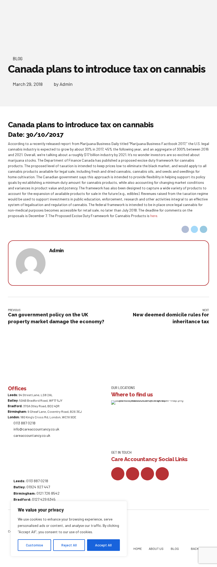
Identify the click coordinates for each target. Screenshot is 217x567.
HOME (137, 548)
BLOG (175, 548)
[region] (69, 528)
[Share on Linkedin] (203, 229)
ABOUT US (156, 548)
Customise (34, 545)
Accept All (103, 545)
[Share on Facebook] (185, 229)
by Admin (63, 84)
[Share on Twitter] (194, 229)
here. (154, 215)
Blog (17, 58)
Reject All (69, 545)
